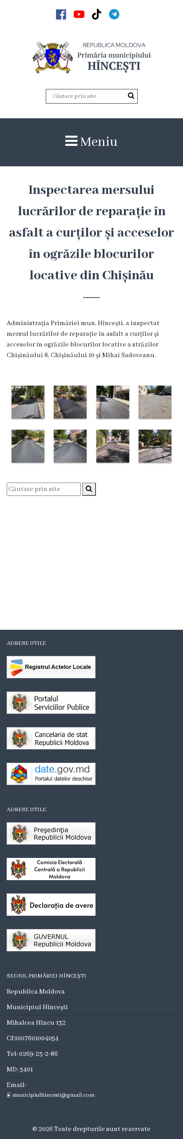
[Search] (131, 96)
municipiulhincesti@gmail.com (53, 1095)
